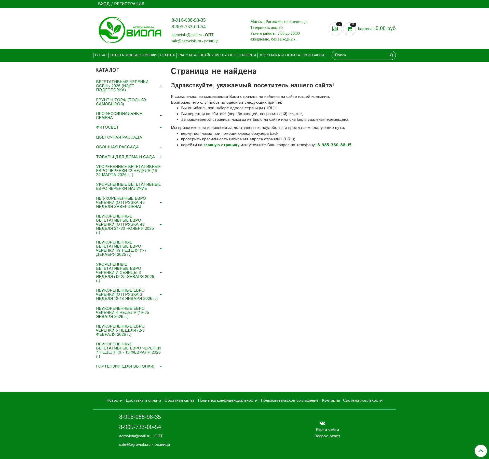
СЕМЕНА (167, 55)
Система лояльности (363, 400)
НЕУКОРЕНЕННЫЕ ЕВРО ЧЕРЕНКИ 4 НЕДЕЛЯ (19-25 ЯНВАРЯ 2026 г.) (122, 313)
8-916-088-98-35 (189, 20)
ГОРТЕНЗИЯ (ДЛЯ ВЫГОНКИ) (125, 366)
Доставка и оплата (280, 55)
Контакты (314, 55)
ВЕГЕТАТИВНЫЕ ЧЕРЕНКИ (134, 55)
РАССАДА (187, 55)
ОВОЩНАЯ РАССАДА (117, 147)
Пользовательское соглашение (290, 400)
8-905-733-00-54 (189, 26)
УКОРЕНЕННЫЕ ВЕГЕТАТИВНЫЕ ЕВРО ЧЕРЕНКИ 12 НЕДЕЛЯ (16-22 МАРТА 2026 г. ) (128, 171)
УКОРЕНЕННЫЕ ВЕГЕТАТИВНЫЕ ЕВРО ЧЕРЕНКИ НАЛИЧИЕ (128, 187)
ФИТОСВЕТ (107, 127)
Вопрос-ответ (327, 436)
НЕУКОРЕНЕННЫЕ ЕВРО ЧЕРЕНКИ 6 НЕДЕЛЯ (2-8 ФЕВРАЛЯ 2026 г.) (120, 330)
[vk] (322, 423)
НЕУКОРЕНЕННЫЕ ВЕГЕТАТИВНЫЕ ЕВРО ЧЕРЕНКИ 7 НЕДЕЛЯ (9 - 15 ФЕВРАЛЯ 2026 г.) (128, 350)
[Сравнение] (336, 29)
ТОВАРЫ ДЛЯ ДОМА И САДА (125, 157)
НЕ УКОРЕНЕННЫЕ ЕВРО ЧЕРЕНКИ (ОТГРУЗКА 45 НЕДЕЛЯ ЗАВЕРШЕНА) (121, 203)
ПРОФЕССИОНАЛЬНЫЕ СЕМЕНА (119, 116)
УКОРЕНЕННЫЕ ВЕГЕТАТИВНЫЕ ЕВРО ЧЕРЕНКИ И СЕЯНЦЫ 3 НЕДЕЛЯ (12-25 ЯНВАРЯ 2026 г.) (125, 273)
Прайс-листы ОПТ (218, 55)
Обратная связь (180, 400)
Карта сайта (327, 430)
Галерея (248, 55)
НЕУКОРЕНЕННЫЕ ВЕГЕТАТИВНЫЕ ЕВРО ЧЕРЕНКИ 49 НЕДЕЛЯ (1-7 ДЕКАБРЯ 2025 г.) (121, 248)
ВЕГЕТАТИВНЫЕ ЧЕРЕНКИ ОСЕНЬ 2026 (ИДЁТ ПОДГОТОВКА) (122, 86)
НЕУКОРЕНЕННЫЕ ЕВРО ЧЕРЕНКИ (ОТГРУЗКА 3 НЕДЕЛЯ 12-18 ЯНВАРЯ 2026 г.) (127, 295)
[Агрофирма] (128, 29)
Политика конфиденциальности (227, 400)
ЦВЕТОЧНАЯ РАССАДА (119, 137)
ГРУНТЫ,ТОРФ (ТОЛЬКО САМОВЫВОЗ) (121, 102)
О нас (101, 55)
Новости (114, 400)
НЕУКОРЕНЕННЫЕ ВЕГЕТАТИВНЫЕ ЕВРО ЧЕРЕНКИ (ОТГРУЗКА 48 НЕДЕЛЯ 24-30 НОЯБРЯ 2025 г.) (125, 224)
